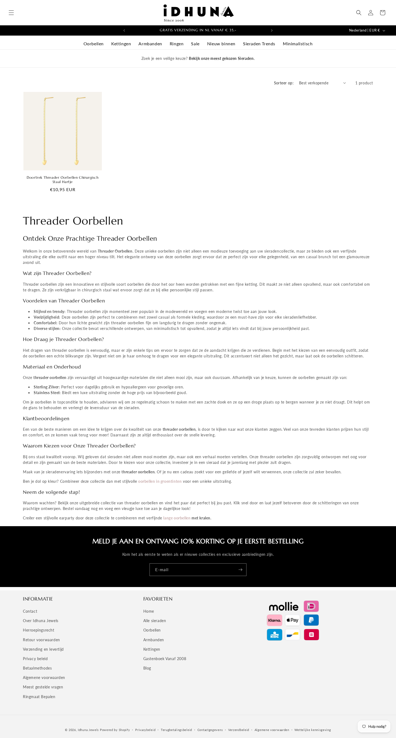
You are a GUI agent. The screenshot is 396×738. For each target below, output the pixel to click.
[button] (11, 13)
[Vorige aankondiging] (124, 30)
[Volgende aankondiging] (272, 30)
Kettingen (121, 43)
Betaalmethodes (37, 668)
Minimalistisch (297, 43)
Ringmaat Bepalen (39, 696)
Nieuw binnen (221, 43)
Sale (195, 43)
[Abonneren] (240, 569)
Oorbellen (94, 43)
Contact (30, 611)
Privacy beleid (35, 658)
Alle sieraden (154, 620)
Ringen (177, 43)
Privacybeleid (145, 730)
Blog (147, 668)
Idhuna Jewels (88, 730)
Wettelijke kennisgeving (312, 730)
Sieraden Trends (259, 43)
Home (148, 611)
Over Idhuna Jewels (40, 620)
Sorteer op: (284, 83)
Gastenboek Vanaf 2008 (164, 658)
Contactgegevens (210, 730)
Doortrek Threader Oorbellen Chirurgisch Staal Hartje (62, 179)
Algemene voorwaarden (44, 677)
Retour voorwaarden (41, 639)
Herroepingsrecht (38, 630)
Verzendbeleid (238, 730)
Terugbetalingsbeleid (176, 730)
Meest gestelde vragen (43, 687)
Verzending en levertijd (43, 649)
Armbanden (150, 43)
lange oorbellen (176, 518)
